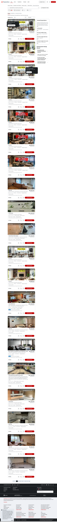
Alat (41, 512)
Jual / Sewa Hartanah (44, 514)
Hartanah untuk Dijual (17, 5)
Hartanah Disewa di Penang (20, 514)
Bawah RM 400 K (44, 33)
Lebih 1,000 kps (43, 42)
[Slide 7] (23, 29)
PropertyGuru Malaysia (7, 504)
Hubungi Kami (15, 487)
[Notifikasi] (50, 2)
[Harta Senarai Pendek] (33, 20)
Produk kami (5, 489)
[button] (9, 13)
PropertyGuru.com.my (7, 498)
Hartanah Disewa (31, 504)
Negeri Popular (30, 512)
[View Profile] (10, 42)
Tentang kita (5, 488)
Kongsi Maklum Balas (16, 489)
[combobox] (24, 8)
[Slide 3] (20, 29)
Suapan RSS (42, 515)
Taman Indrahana (45, 29)
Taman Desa (30, 5)
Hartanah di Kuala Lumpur (32, 513)
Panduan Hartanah (6, 507)
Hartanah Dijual (18, 504)
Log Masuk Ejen (43, 513)
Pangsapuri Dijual (18, 507)
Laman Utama (10, 5)
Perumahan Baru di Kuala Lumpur (46, 507)
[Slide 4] (21, 29)
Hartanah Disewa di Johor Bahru (21, 515)
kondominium (43, 25)
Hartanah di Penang (31, 515)
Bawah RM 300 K (39, 33)
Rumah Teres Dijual (19, 508)
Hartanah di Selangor (31, 514)
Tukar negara (39, 487)
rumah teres (38, 25)
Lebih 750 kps (39, 42)
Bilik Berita (14, 488)
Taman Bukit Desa (39, 29)
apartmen (46, 25)
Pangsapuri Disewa (31, 507)
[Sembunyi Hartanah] (31, 20)
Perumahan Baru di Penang (45, 508)
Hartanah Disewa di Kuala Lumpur (21, 513)
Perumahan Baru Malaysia (45, 504)
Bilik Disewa (30, 508)
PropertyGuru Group (7, 487)
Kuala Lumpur (24, 5)
